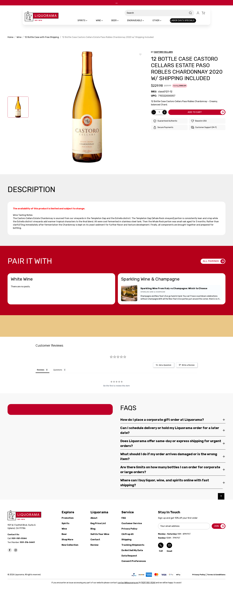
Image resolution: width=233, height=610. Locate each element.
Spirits (65, 523)
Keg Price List (98, 523)
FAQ (123, 518)
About (93, 518)
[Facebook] (10, 550)
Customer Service (131, 523)
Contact (95, 539)
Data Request (129, 555)
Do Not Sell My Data (132, 550)
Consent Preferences (133, 561)
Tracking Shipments (132, 545)
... (117, 2)
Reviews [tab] (40, 369)
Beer (64, 534)
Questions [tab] (57, 369)
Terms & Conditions (216, 575)
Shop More (67, 539)
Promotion (68, 518)
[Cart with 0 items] (205, 13)
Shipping (126, 539)
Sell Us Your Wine (99, 534)
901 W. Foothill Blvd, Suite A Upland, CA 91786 (22, 526)
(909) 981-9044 (148, 583)
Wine (64, 528)
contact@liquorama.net (128, 583)
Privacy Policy (129, 528)
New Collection (70, 545)
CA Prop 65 (127, 534)
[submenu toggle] (88, 20)
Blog (92, 528)
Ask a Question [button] (165, 365)
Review (94, 545)
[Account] (198, 13)
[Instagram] (15, 550)
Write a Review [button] (188, 365)
